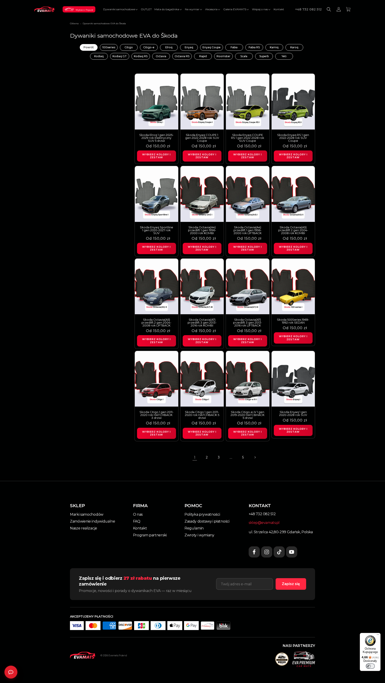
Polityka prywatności (202, 514)
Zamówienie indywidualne (92, 521)
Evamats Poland (118, 655)
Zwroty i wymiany (199, 535)
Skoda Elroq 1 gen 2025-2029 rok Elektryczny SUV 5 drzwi (156, 138)
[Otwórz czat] (10, 672)
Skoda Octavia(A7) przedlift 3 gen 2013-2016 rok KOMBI (202, 322)
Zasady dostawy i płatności (206, 521)
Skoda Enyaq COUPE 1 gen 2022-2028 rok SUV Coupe (202, 138)
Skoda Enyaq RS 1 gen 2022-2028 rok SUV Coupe (293, 138)
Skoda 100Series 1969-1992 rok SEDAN (293, 321)
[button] (120, 9)
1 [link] (194, 457)
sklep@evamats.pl (264, 523)
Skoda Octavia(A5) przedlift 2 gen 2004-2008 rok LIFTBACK (156, 322)
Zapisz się (291, 584)
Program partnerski (150, 535)
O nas (138, 514)
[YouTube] (291, 551)
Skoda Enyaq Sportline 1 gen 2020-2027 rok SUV (156, 230)
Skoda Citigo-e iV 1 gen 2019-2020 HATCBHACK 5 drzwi (247, 415)
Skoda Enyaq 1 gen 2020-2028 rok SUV (293, 413)
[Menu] (378, 635)
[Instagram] (266, 551)
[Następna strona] (255, 457)
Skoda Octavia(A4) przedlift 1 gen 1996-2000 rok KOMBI (202, 230)
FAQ (136, 521)
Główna (74, 23)
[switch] (370, 666)
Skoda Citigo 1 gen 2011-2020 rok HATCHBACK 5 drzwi (202, 415)
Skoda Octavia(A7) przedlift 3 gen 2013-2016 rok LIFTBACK (247, 322)
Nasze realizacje (83, 528)
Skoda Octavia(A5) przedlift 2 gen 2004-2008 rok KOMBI (293, 230)
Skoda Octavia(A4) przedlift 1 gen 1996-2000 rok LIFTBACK (247, 230)
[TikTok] (279, 551)
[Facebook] (254, 551)
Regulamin (194, 528)
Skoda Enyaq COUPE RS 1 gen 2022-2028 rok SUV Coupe (247, 138)
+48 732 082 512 (308, 9)
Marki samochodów (86, 514)
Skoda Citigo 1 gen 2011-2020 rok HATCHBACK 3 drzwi (156, 415)
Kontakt (140, 528)
